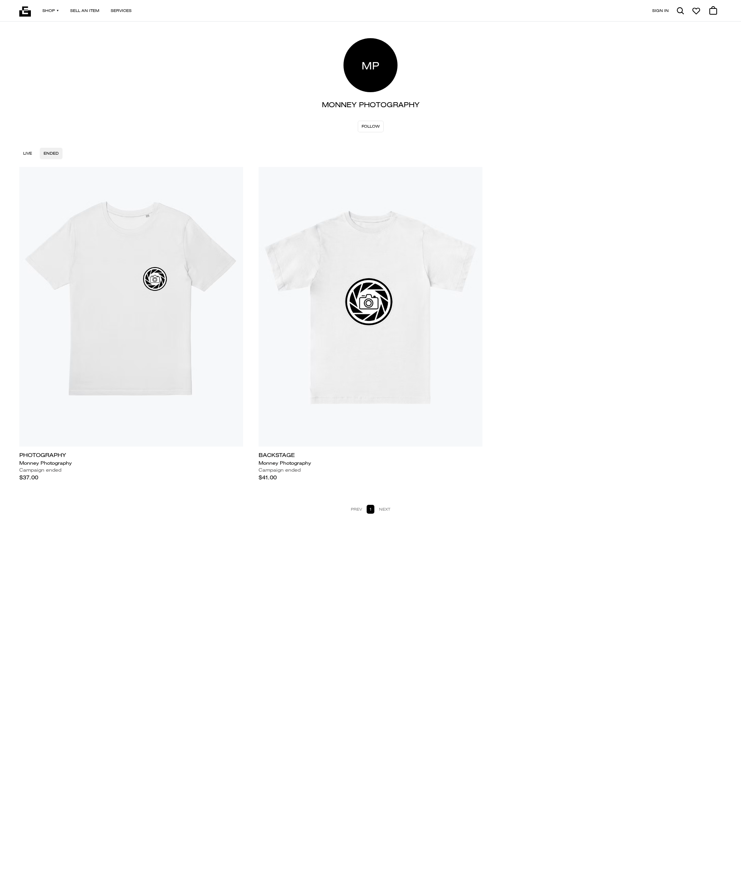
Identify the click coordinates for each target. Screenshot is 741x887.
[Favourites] (696, 10)
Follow (371, 126)
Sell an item (84, 10)
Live (27, 153)
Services (121, 10)
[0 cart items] (713, 10)
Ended (51, 153)
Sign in (660, 10)
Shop (48, 10)
